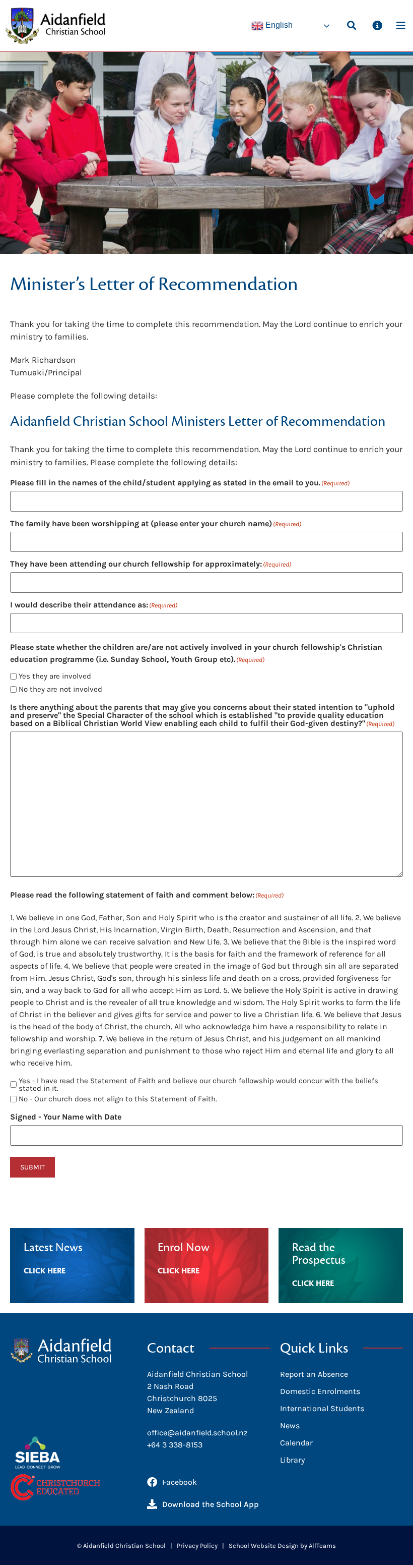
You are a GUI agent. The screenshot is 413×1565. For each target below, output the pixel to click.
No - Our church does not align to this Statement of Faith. (118, 1099)
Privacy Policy (197, 1545)
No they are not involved (60, 689)
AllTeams (322, 1545)
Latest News (53, 1247)
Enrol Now (184, 1247)
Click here (44, 1271)
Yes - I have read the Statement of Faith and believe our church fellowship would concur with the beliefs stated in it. (198, 1084)
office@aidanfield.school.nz (197, 1432)
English (278, 25)
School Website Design (263, 1545)
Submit (32, 1167)
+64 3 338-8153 (174, 1444)
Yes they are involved (55, 676)
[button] (351, 25)
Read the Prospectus (319, 1254)
